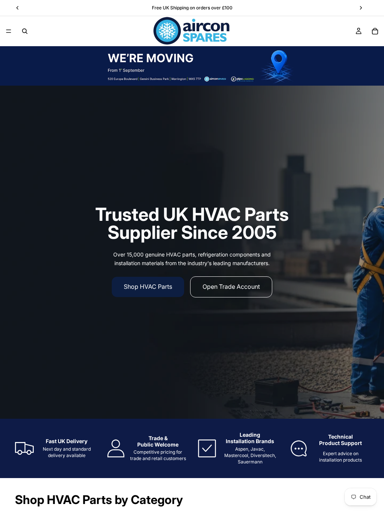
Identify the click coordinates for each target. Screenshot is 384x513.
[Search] (24, 31)
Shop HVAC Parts (148, 286)
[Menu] (8, 31)
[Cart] (375, 31)
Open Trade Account (231, 286)
